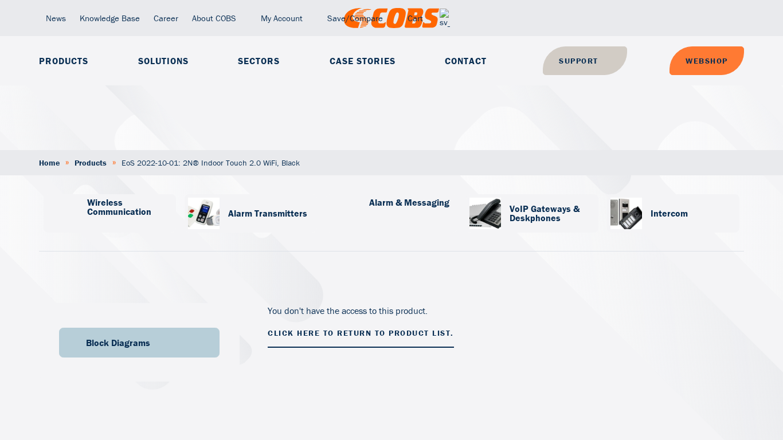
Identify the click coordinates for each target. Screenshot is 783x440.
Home (49, 163)
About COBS (214, 18)
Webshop (707, 61)
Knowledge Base (110, 18)
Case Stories (363, 60)
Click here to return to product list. (361, 333)
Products (63, 60)
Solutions (163, 60)
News (56, 18)
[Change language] (445, 18)
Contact (466, 60)
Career (166, 18)
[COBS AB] (391, 18)
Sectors (259, 60)
